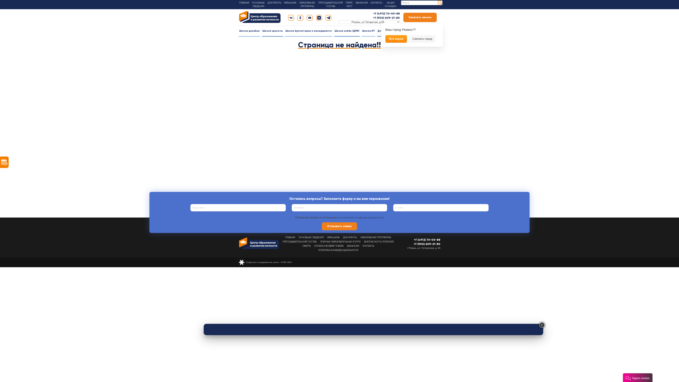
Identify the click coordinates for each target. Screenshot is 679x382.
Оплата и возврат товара (329, 246)
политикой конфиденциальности (362, 217)
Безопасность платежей (379, 241)
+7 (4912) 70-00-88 (386, 13)
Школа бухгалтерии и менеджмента (308, 30)
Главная (244, 2)
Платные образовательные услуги (340, 241)
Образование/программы (375, 237)
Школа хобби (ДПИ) (347, 30)
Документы (274, 2)
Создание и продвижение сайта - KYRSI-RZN (269, 262)
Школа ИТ (368, 30)
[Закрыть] (542, 325)
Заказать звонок (420, 17)
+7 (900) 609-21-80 (386, 17)
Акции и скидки (390, 4)
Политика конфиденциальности (338, 250)
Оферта (306, 246)
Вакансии (362, 2)
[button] (637, 377)
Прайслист (349, 4)
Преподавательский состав (300, 241)
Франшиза (290, 2)
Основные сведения (311, 237)
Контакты (376, 2)
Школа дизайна (249, 30)
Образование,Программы (307, 4)
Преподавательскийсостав (330, 4)
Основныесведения (258, 4)
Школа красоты (272, 30)
